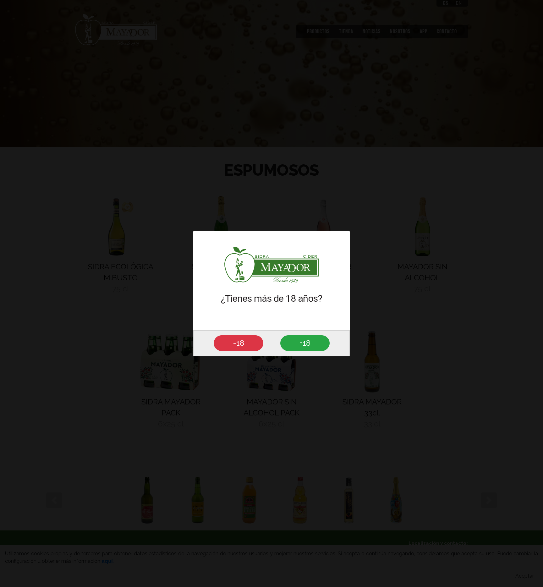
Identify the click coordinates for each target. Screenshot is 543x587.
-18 (238, 343)
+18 (304, 343)
